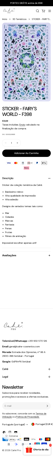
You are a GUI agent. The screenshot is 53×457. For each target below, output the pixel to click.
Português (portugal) (13, 424)
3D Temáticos (19, 19)
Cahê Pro (16, 450)
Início (4, 19)
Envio (22, 124)
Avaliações (9, 255)
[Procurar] (37, 11)
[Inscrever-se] (47, 406)
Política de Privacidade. (27, 417)
